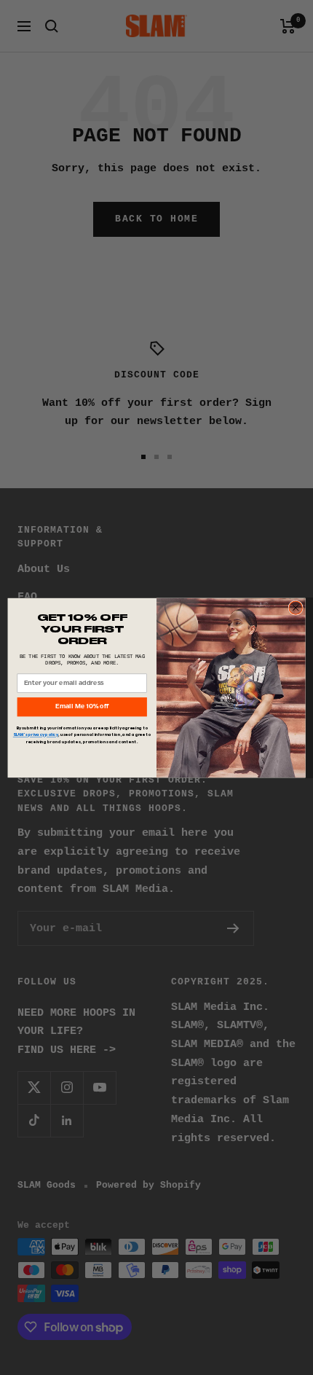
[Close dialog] (295, 607)
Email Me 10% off (81, 706)
